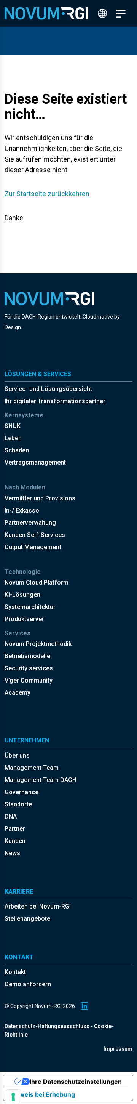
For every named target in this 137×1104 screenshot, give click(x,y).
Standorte (18, 804)
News (12, 853)
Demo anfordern (28, 984)
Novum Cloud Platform (36, 582)
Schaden (17, 450)
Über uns (17, 755)
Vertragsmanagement (35, 462)
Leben (13, 438)
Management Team (32, 767)
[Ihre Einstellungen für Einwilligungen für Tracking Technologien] (13, 1097)
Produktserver (24, 619)
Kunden (15, 840)
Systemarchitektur (30, 606)
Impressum (118, 1049)
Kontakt (15, 972)
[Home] (46, 13)
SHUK (13, 425)
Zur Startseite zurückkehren (47, 194)
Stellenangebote (27, 918)
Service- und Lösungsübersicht (48, 389)
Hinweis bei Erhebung (42, 1094)
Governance (21, 792)
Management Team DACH (40, 780)
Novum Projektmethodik (38, 643)
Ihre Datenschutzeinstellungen (76, 1081)
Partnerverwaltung (30, 522)
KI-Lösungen (22, 594)
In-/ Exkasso (22, 510)
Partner (15, 828)
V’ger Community (29, 680)
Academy (17, 692)
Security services (29, 668)
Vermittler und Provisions (40, 498)
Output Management (33, 547)
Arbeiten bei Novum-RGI (38, 906)
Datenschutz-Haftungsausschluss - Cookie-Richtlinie (59, 1030)
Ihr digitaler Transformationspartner (55, 401)
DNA (11, 816)
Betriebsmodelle (27, 656)
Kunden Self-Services (35, 534)
